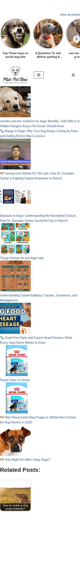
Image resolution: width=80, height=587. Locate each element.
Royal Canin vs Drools (15, 380)
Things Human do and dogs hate (21, 258)
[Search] (73, 75)
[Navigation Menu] (38, 74)
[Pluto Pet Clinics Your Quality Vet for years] (15, 74)
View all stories (70, 14)
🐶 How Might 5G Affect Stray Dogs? (25, 459)
